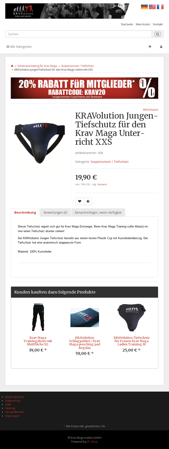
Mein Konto (143, 24)
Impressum (12, 416)
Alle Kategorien (20, 46)
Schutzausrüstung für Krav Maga (37, 66)
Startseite (127, 24)
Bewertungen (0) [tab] (55, 212)
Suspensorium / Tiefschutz (77, 66)
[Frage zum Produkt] (88, 201)
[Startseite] (12, 66)
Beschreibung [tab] (25, 212)
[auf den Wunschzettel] (79, 201)
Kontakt (158, 24)
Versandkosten (14, 412)
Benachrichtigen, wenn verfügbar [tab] (98, 212)
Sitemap (10, 408)
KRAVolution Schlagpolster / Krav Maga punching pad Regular (84, 343)
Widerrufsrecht (14, 397)
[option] (37, 331)
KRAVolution (150, 109)
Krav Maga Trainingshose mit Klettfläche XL (38, 341)
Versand (102, 184)
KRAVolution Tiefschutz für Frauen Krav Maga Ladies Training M (132, 341)
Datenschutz (13, 401)
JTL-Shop (92, 442)
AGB (8, 404)
